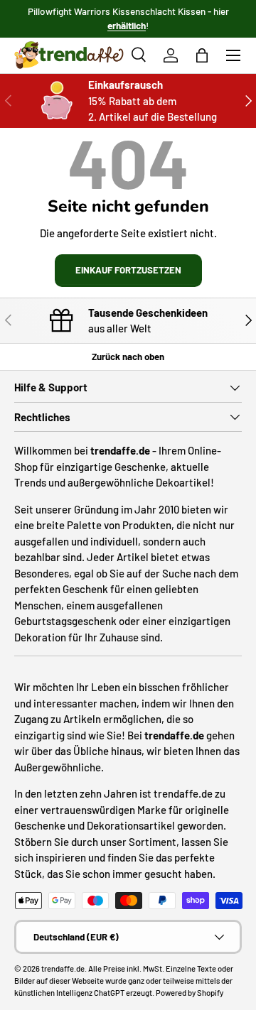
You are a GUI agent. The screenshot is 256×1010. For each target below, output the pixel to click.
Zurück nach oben (128, 356)
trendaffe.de (63, 968)
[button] (202, 55)
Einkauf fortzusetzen (128, 270)
